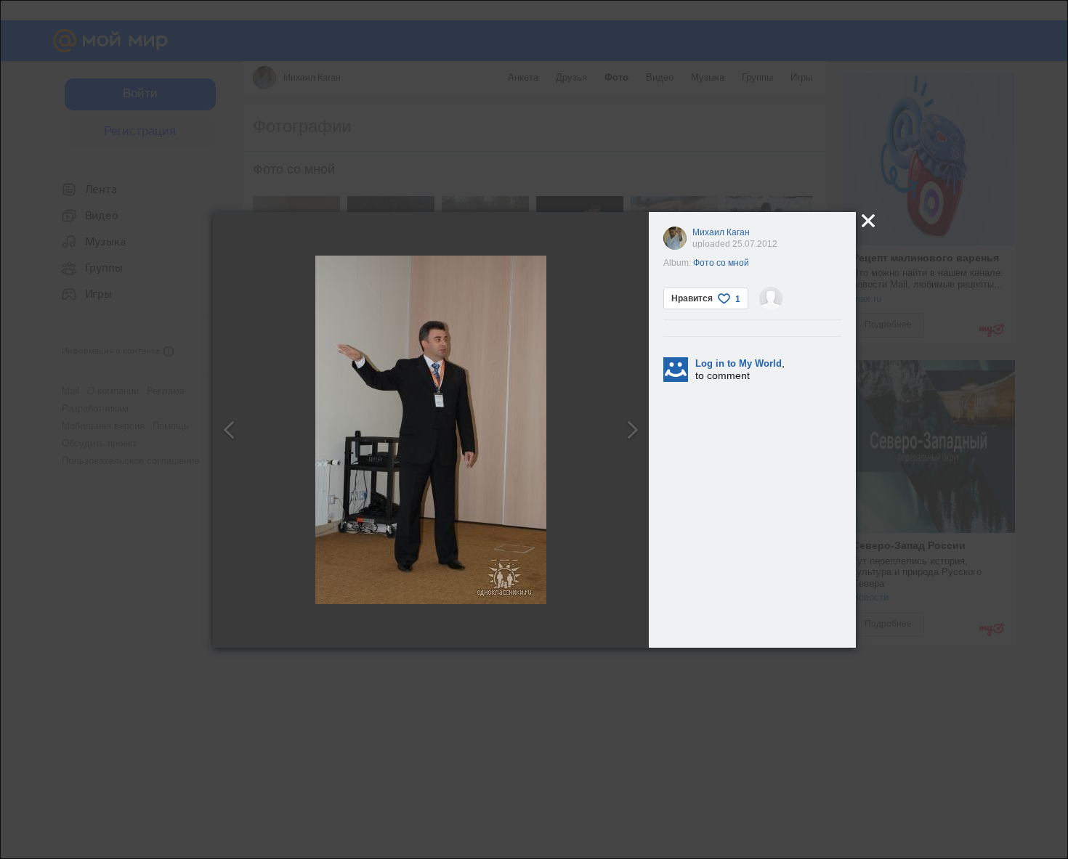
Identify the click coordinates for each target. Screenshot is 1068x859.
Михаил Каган (721, 232)
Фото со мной (721, 263)
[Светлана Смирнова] (770, 298)
